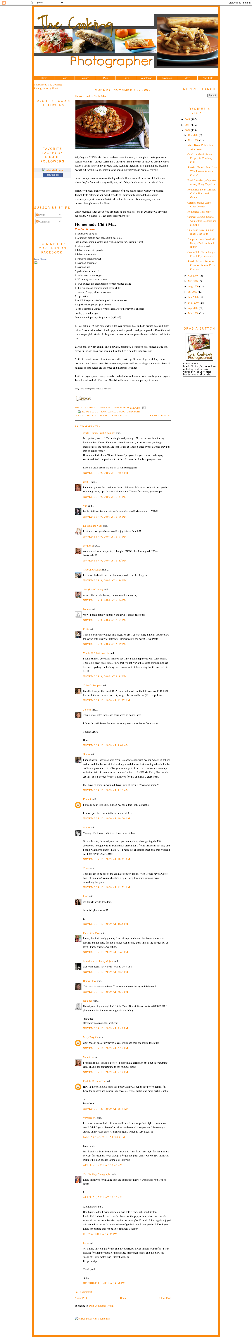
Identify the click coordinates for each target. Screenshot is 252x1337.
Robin (86, 629)
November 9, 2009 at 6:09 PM (105, 644)
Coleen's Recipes (92, 685)
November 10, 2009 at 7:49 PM (105, 1028)
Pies (105, 78)
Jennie (86, 609)
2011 (188, 119)
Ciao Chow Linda (92, 569)
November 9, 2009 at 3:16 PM (105, 516)
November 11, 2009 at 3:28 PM (105, 1048)
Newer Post (81, 1298)
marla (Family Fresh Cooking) (99, 433)
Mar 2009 (193, 313)
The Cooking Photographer (97, 1174)
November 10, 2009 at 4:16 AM (106, 790)
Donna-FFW (89, 981)
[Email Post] (143, 407)
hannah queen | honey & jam (98, 961)
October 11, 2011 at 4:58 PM (104, 1283)
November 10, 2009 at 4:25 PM (105, 923)
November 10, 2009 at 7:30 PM (105, 991)
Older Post (165, 1298)
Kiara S (87, 799)
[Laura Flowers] (45, 302)
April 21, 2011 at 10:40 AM (103, 1165)
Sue (85, 506)
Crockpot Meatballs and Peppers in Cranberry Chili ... (200, 158)
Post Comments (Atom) (101, 1305)
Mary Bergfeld (91, 1037)
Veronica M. (89, 1117)
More (187, 78)
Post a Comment (83, 1292)
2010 (188, 125)
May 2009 (194, 302)
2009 (188, 130)
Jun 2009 (193, 297)
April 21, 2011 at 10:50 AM (103, 1197)
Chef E (86, 482)
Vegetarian (146, 78)
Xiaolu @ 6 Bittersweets (96, 653)
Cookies (85, 78)
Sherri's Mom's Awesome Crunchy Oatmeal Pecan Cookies (201, 265)
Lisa (85, 1243)
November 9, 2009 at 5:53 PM (105, 620)
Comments (45, 221)
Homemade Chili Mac (91, 95)
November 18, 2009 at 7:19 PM (105, 1072)
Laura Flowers (40, 259)
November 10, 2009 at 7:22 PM (105, 972)
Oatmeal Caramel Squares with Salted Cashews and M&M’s (201, 220)
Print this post (160, 415)
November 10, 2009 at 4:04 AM (106, 745)
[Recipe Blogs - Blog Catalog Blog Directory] (109, 412)
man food (120, 415)
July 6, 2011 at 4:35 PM (100, 1234)
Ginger (86, 754)
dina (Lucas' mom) (93, 589)
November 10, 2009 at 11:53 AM (106, 887)
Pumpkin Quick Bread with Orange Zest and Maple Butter (201, 243)
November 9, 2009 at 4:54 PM (105, 600)
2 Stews (87, 709)
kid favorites (104, 415)
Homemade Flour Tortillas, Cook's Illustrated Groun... (201, 193)
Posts (42, 214)
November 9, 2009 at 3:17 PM (105, 536)
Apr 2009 (193, 308)
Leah (85, 896)
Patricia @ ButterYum (94, 1081)
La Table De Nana (92, 525)
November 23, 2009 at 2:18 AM (106, 1108)
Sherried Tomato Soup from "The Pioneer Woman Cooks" (202, 171)
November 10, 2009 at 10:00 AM (106, 818)
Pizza (126, 78)
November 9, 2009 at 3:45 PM (105, 560)
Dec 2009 (193, 135)
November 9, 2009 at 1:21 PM (105, 496)
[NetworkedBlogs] (52, 170)
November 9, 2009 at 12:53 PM (105, 473)
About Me (208, 78)
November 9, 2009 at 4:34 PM (105, 580)
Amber (86, 827)
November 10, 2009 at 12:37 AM (106, 700)
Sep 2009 (193, 281)
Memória (88, 545)
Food (64, 78)
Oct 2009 (193, 275)
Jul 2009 (193, 291)
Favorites (167, 78)
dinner (89, 415)
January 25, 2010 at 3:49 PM (104, 1137)
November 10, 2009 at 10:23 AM (106, 859)
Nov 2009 (193, 140)
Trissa (86, 868)
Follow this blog (52, 175)
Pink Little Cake (91, 933)
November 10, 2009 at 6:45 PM (105, 952)
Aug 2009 (193, 286)
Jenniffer (87, 1000)
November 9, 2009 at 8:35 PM (105, 676)
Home (44, 78)
